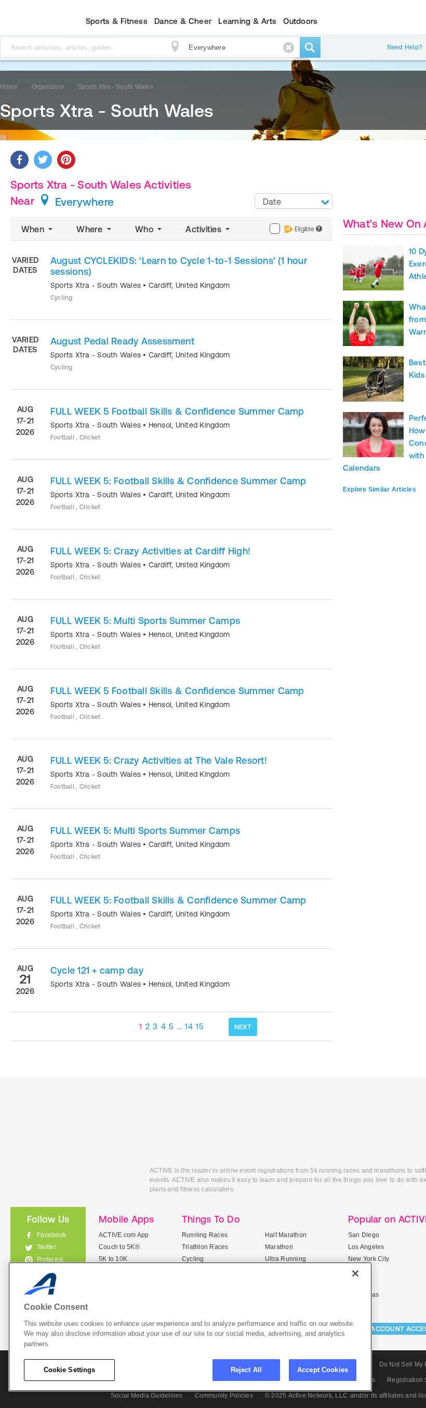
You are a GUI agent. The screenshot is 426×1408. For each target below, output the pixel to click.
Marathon (279, 1247)
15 (200, 1026)
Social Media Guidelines (147, 1395)
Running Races (205, 1235)
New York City (368, 1259)
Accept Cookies (322, 1370)
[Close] (355, 1273)
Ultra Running (285, 1259)
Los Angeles (366, 1247)
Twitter (46, 1247)
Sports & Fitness (117, 21)
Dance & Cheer (182, 21)
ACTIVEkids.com (72, 1182)
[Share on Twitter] (43, 160)
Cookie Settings (70, 1370)
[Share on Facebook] (19, 160)
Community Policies (224, 1395)
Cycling (193, 1259)
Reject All (246, 1370)
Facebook (51, 1235)
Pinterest (50, 1259)
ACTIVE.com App (124, 1235)
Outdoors (300, 21)
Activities (204, 229)
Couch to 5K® (119, 1247)
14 (189, 1026)
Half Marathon (286, 1235)
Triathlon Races (205, 1247)
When (33, 229)
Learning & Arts (247, 21)
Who (145, 229)
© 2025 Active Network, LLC (306, 1395)
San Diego (363, 1235)
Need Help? (404, 47)
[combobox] (293, 201)
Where (90, 229)
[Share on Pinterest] (66, 160)
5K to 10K (113, 1259)
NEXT (242, 1027)
